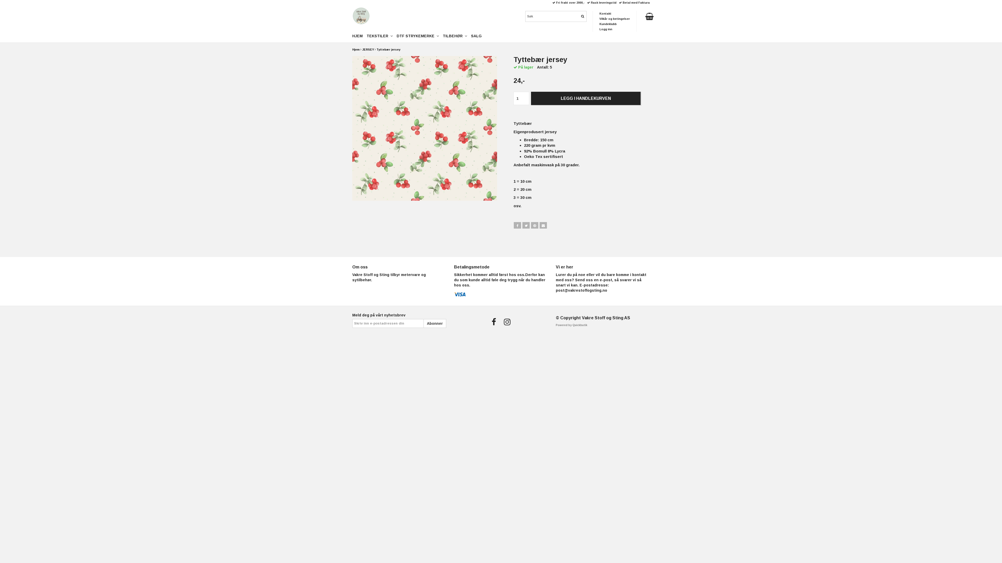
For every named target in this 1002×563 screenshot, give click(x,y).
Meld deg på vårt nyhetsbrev (378, 315)
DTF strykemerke (417, 36)
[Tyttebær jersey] (424, 128)
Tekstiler (378, 36)
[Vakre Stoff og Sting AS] (361, 16)
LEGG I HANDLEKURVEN (586, 98)
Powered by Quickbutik (571, 325)
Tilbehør (454, 36)
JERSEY (368, 49)
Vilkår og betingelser (614, 18)
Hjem (356, 49)
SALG (476, 36)
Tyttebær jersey (388, 49)
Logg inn (605, 29)
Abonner (435, 323)
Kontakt (605, 13)
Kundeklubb (608, 24)
